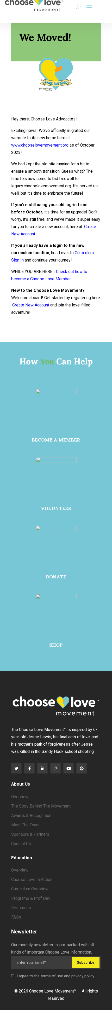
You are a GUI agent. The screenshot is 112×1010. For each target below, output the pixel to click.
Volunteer (56, 508)
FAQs (16, 917)
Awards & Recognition (31, 815)
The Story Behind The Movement (41, 806)
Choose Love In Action (31, 879)
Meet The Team (25, 824)
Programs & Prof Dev (30, 898)
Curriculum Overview (29, 888)
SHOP (56, 645)
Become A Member (56, 440)
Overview (19, 796)
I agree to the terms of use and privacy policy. (56, 976)
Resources (21, 907)
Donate (56, 577)
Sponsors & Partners (30, 834)
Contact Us (21, 843)
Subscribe (85, 962)
